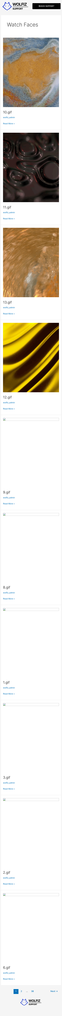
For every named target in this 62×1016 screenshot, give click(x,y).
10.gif (7, 112)
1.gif (6, 682)
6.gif (6, 967)
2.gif (6, 872)
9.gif (6, 492)
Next (54, 991)
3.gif (6, 777)
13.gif (7, 302)
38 (32, 991)
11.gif (7, 207)
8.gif (6, 587)
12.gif (7, 397)
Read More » (9, 123)
